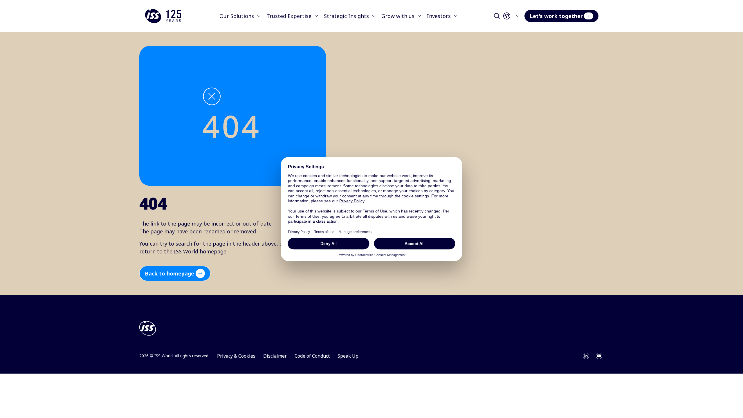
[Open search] (497, 16)
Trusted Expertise (288, 15)
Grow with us (397, 15)
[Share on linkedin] (586, 356)
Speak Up (348, 356)
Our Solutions (236, 15)
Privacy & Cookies (236, 356)
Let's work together (556, 15)
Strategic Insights (346, 15)
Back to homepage (169, 273)
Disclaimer (275, 356)
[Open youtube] (599, 356)
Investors (439, 15)
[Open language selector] (513, 16)
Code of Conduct (312, 356)
